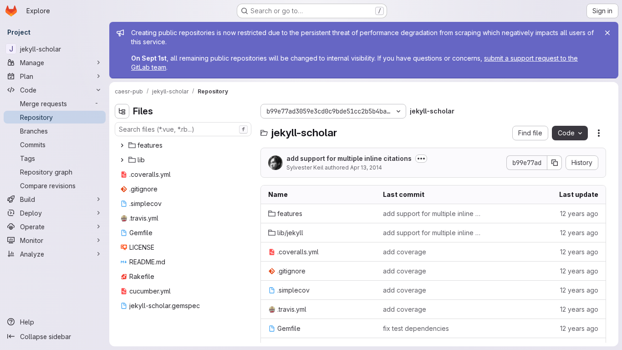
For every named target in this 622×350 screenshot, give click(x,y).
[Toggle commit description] (421, 158)
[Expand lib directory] (122, 159)
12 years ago (579, 213)
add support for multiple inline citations (349, 158)
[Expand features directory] (122, 145)
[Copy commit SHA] (554, 162)
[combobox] (183, 129)
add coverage (404, 252)
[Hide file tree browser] (122, 111)
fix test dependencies (416, 328)
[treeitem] (184, 145)
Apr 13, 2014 (366, 167)
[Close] (607, 32)
